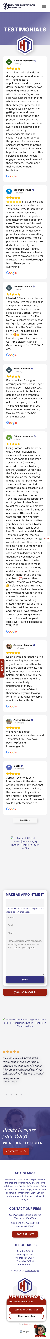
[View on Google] (9, 62)
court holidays (32, 1270)
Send (25, 979)
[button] (44, 6)
